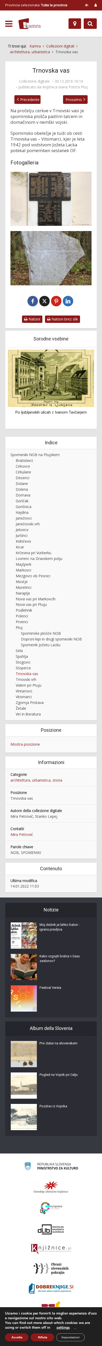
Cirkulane (23, 471)
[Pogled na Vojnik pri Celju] (24, 1085)
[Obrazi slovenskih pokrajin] (51, 1268)
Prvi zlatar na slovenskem (58, 1043)
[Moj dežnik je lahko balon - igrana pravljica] (24, 935)
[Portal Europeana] (51, 1208)
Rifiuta (42, 1337)
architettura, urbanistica (30, 780)
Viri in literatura (28, 714)
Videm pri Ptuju (28, 685)
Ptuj (19, 627)
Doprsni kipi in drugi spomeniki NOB (51, 639)
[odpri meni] (8, 24)
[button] (81, 388)
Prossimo (74, 99)
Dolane (22, 483)
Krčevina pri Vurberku (33, 552)
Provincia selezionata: (36, 5)
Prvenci (22, 621)
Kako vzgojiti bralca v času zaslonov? (59, 958)
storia (57, 780)
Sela (19, 650)
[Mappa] (75, 23)
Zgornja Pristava (30, 702)
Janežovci (24, 518)
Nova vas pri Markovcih (35, 598)
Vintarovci (24, 690)
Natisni (33, 319)
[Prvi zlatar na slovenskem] (24, 1054)
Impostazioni (70, 1337)
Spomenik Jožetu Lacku (40, 644)
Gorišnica (23, 506)
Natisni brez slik (64, 319)
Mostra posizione (25, 744)
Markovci (23, 570)
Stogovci (23, 662)
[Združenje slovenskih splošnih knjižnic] (51, 1249)
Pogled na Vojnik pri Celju (58, 1075)
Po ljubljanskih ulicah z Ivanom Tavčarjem (37, 412)
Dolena (22, 489)
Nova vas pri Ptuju (31, 604)
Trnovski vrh (26, 679)
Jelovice (22, 529)
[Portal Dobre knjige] (51, 1288)
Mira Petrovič (21, 834)
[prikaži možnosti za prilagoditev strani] (86, 5)
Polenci (22, 615)
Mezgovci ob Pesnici (33, 575)
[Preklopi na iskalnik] (90, 23)
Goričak (22, 500)
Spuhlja (22, 656)
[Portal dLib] (51, 1229)
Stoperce (23, 667)
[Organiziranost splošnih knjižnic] (51, 1187)
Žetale (21, 708)
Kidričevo (23, 541)
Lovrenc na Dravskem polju (39, 558)
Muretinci (23, 587)
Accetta (17, 1337)
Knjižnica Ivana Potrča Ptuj (65, 87)
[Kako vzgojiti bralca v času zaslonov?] (24, 967)
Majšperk (23, 564)
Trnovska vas (27, 673)
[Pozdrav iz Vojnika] (24, 1117)
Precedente (29, 99)
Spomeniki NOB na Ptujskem (35, 454)
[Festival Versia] (24, 998)
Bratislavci (24, 460)
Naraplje (23, 593)
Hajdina (22, 512)
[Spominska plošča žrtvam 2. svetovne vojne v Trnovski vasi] (51, 199)
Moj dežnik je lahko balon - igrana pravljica (59, 927)
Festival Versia (50, 988)
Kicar (20, 546)
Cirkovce (23, 466)
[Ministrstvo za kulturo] (51, 1167)
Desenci (22, 477)
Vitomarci (24, 696)
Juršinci (21, 535)
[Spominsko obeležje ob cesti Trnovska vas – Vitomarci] (51, 258)
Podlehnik (24, 610)
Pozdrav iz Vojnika (53, 1106)
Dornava (23, 495)
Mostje (22, 581)
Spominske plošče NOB (41, 633)
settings (63, 1327)
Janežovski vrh (28, 523)
